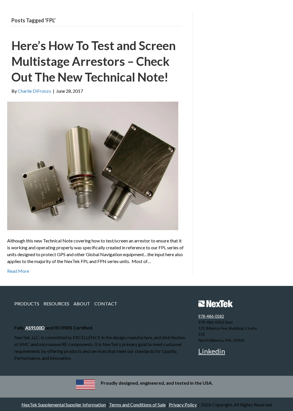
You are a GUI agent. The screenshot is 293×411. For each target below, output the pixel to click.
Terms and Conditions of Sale (137, 404)
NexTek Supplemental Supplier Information (63, 404)
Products (26, 303)
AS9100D (35, 327)
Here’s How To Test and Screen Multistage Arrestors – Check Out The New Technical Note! (93, 61)
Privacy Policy (183, 404)
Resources (56, 303)
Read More (18, 271)
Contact (105, 303)
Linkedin (211, 351)
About (82, 303)
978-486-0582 (211, 316)
